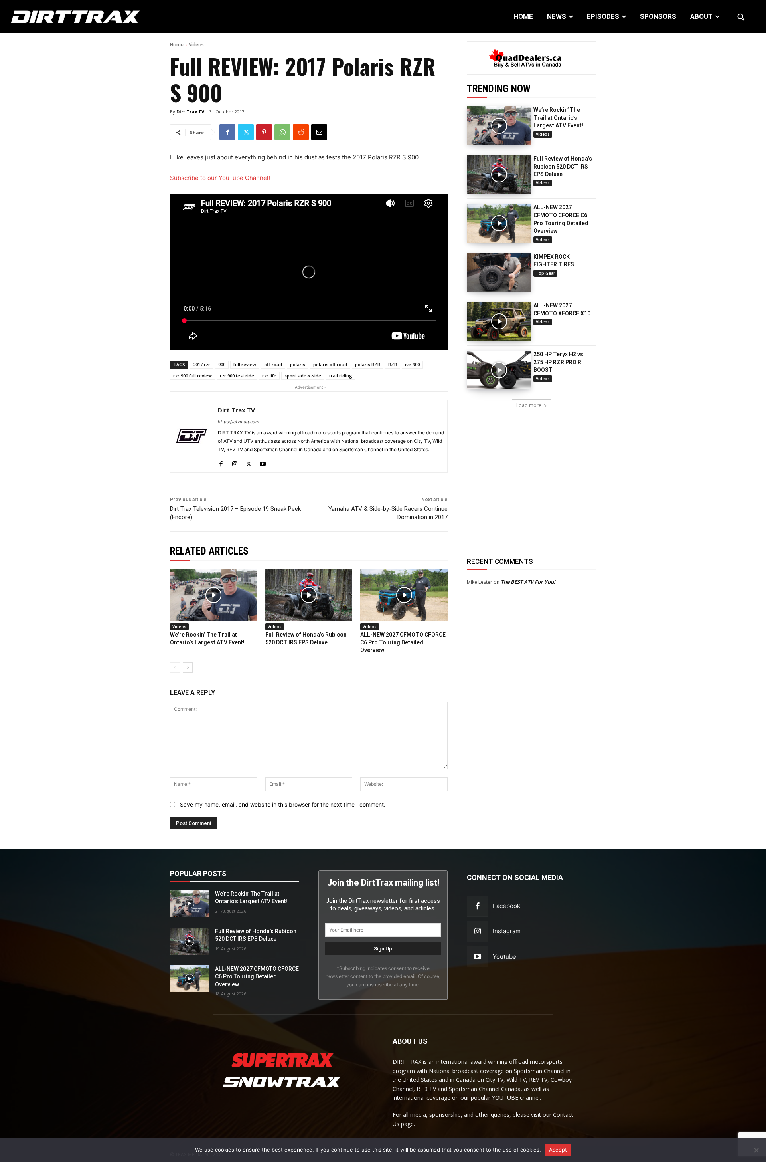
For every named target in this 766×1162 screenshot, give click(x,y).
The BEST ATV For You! (528, 581)
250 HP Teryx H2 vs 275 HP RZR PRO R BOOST (558, 362)
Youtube (504, 956)
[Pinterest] (264, 132)
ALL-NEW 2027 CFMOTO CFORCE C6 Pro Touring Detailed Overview (403, 642)
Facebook (506, 906)
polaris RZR (367, 364)
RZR (392, 364)
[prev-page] (175, 667)
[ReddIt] (301, 132)
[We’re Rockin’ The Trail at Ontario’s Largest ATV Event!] (499, 125)
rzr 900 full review (192, 376)
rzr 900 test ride (237, 376)
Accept (558, 1149)
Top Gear (545, 273)
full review (244, 364)
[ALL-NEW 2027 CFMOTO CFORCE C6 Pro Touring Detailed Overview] (499, 223)
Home (177, 44)
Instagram (507, 931)
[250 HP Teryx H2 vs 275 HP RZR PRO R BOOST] (499, 370)
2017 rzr (201, 364)
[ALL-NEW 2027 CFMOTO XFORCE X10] (499, 321)
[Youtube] (263, 462)
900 (221, 364)
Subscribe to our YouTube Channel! (220, 178)
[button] (740, 16)
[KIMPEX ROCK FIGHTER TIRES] (499, 272)
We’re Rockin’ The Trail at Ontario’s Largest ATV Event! (558, 118)
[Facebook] (227, 132)
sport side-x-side (302, 376)
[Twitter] (246, 132)
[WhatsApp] (282, 132)
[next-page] (188, 667)
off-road (273, 364)
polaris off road (330, 364)
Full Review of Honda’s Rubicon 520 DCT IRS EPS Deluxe (562, 166)
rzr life (269, 376)
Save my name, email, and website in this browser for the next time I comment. (282, 804)
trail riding (340, 376)
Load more (528, 405)
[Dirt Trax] (79, 16)
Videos (196, 44)
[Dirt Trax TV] (191, 436)
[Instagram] (235, 462)
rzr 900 (412, 364)
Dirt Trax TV (190, 112)
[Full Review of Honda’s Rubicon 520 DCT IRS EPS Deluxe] (499, 174)
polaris (297, 364)
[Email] (319, 132)
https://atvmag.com (238, 421)
